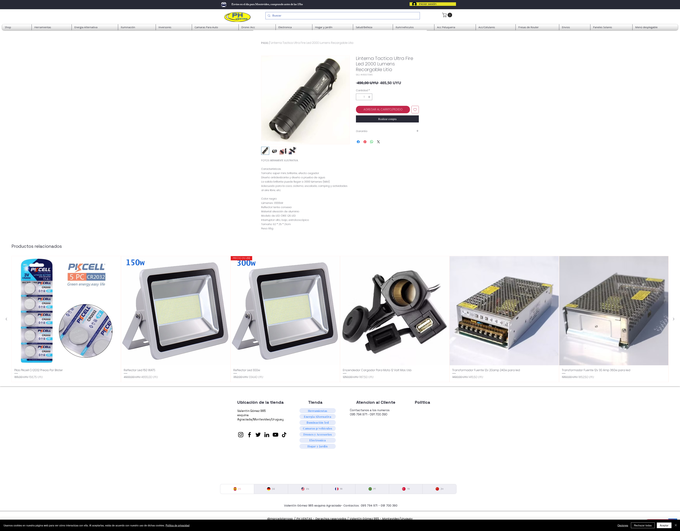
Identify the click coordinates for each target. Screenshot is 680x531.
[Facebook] (249, 434)
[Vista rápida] (66, 310)
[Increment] (369, 97)
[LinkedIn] (266, 434)
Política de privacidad (177, 525)
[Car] (223, 4)
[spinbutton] (364, 97)
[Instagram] (240, 434)
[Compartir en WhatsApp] (372, 142)
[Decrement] (358, 97)
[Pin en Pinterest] (365, 142)
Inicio (264, 43)
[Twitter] (258, 434)
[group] (340, 319)
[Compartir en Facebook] (358, 142)
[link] (447, 15)
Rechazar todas (643, 525)
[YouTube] (275, 434)
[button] (655, 27)
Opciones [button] (622, 525)
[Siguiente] (674, 319)
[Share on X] (378, 142)
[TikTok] (284, 434)
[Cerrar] (676, 525)
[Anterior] (6, 319)
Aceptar (664, 525)
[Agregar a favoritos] (415, 109)
